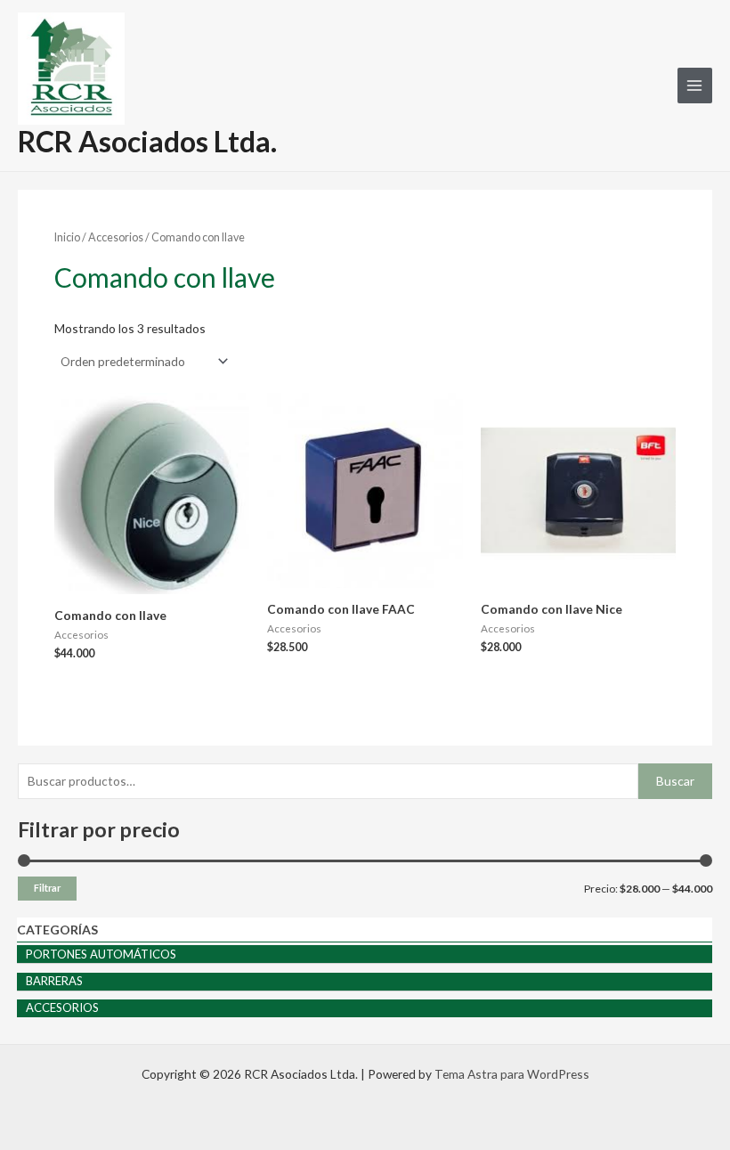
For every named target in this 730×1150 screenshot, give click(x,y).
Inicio (67, 237)
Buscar (675, 780)
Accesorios (62, 1007)
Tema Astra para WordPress (511, 1073)
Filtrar (47, 887)
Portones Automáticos (101, 954)
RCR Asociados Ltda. (147, 141)
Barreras (54, 981)
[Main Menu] (694, 85)
